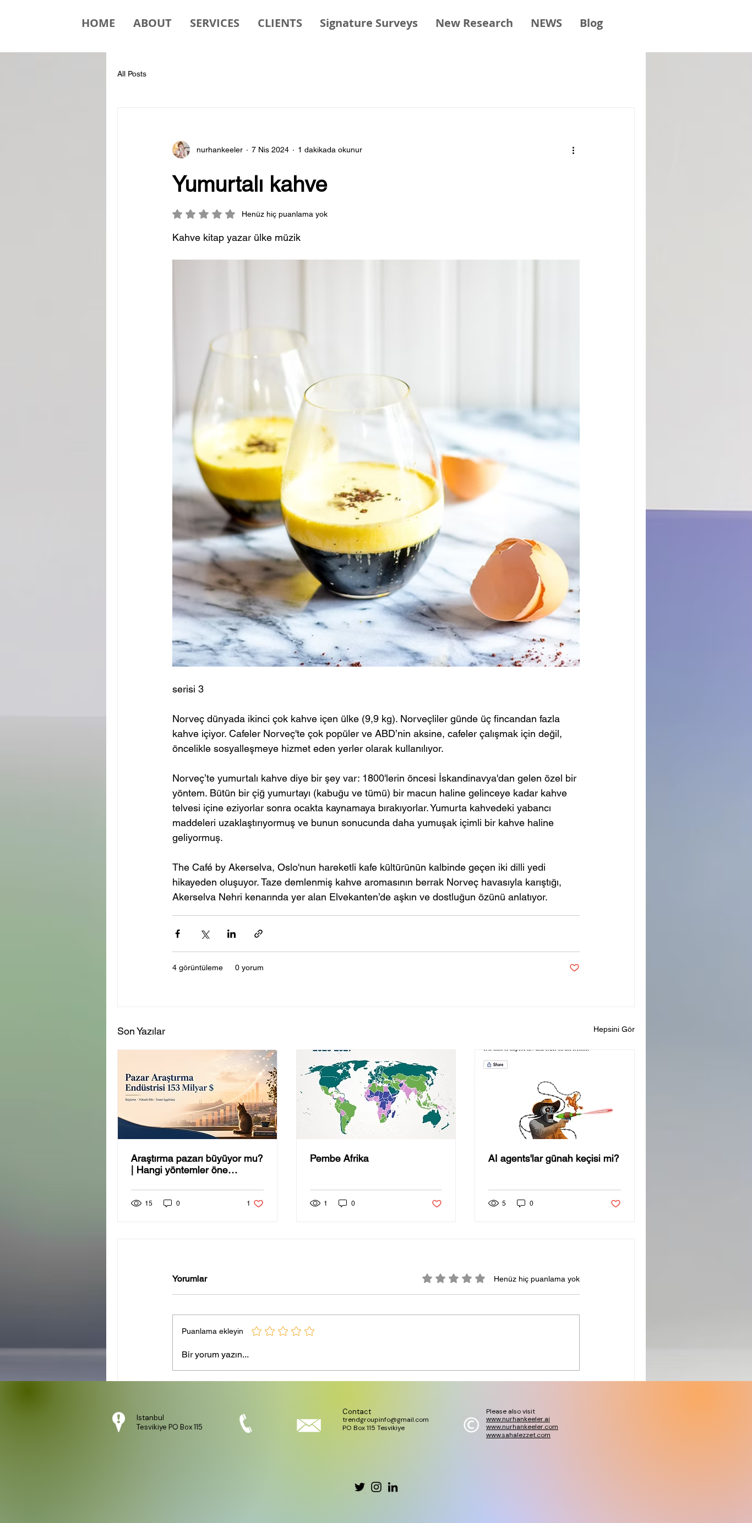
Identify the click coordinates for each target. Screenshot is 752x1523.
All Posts (131, 73)
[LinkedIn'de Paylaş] (231, 933)
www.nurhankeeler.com (522, 1426)
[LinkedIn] (393, 1487)
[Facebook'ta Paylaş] (177, 933)
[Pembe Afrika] (376, 1094)
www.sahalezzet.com (518, 1435)
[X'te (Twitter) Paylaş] (204, 933)
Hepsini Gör (614, 1029)
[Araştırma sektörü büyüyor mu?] (197, 1094)
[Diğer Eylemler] (573, 149)
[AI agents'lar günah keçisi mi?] (554, 1094)
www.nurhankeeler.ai (518, 1419)
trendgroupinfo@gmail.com (385, 1419)
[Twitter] (360, 1487)
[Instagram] (376, 1487)
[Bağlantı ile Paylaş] (258, 933)
